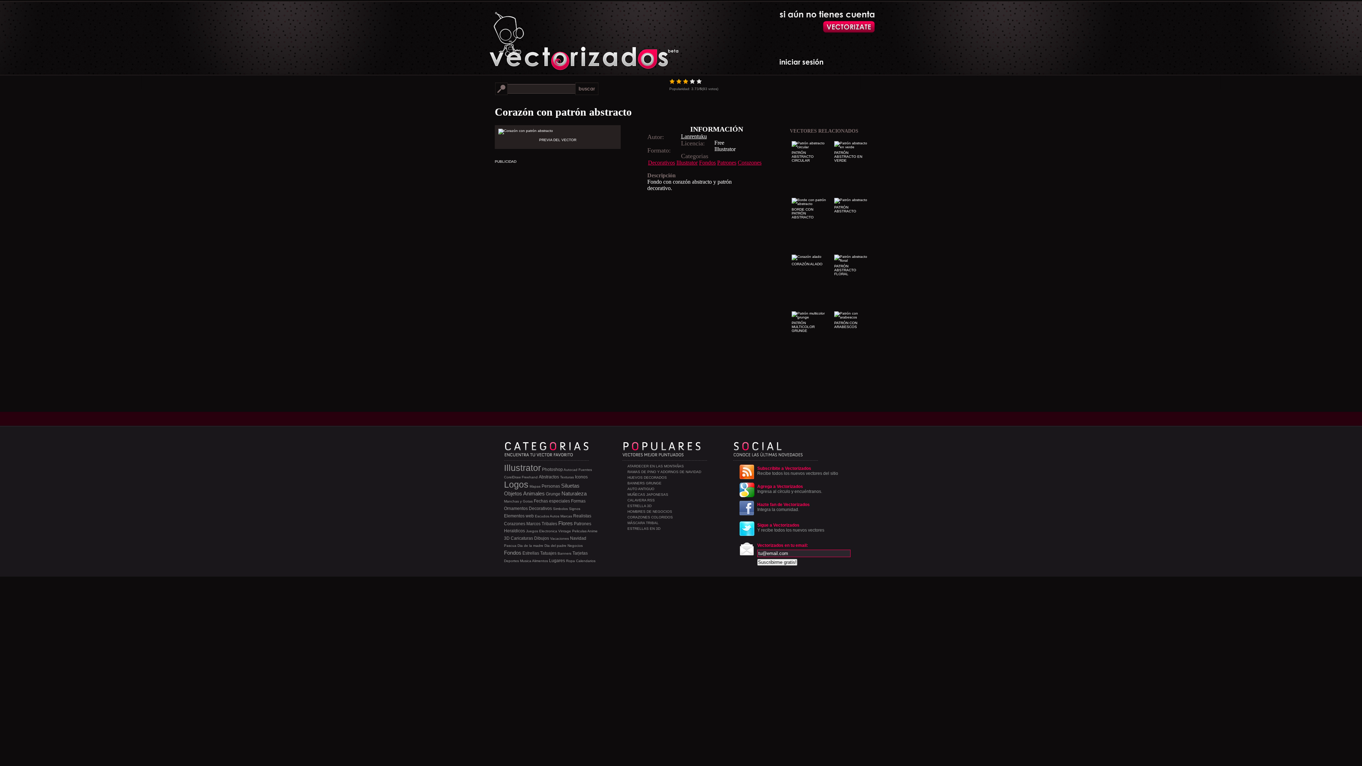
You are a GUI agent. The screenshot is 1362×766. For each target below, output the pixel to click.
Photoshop (552, 469)
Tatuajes (548, 553)
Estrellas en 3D (643, 529)
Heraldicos (514, 530)
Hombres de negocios (649, 512)
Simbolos (560, 509)
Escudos (542, 516)
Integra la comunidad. (783, 507)
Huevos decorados (647, 477)
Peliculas (579, 531)
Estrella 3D (639, 506)
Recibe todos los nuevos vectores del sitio (797, 471)
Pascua (510, 546)
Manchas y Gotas (518, 501)
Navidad (578, 538)
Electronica (548, 531)
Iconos (581, 476)
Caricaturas (522, 538)
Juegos (532, 531)
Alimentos (540, 561)
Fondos (707, 163)
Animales (534, 493)
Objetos (513, 493)
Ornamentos (516, 508)
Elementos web (519, 516)
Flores (565, 523)
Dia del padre (555, 546)
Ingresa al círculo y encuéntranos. (789, 489)
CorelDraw (512, 477)
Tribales (549, 523)
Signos (574, 509)
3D (507, 538)
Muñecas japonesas (647, 494)
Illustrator (687, 163)
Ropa (570, 561)
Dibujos (541, 538)
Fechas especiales (552, 501)
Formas (578, 501)
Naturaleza (574, 493)
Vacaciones (559, 538)
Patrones (726, 163)
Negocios (575, 546)
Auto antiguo (640, 489)
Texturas (567, 477)
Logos (516, 484)
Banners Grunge (644, 483)
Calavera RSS (641, 500)
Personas (551, 486)
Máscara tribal (643, 523)
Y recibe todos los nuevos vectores (790, 528)
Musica (525, 561)
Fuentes (585, 470)
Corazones (750, 163)
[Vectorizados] (551, 36)
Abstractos (549, 476)
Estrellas (530, 553)
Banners (564, 553)
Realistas (582, 516)
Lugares (557, 560)
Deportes (511, 561)
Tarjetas (580, 553)
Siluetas (570, 486)
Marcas (566, 516)
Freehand (530, 477)
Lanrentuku (694, 136)
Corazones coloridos (650, 517)
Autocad (570, 470)
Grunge (553, 494)
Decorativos (661, 163)
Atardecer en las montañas (655, 466)
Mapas (535, 486)
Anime (592, 531)
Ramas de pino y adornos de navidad (664, 472)
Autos (554, 516)
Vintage (564, 531)
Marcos (533, 523)
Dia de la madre (530, 546)
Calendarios (586, 561)
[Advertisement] (619, 241)
